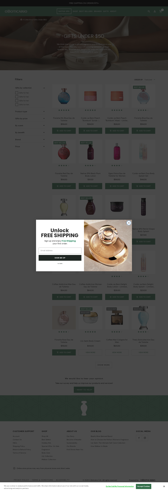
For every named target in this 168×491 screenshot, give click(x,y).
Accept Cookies (143, 486)
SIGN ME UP (60, 258)
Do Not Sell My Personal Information (120, 486)
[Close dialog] (129, 223)
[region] (84, 486)
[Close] (164, 486)
